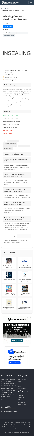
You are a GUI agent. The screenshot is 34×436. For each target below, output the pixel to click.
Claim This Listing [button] (8, 26)
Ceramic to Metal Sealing (10, 146)
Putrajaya (17, 422)
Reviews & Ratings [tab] (10, 236)
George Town (29, 427)
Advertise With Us (23, 400)
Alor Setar (4, 422)
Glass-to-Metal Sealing (24, 146)
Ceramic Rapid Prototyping (10, 143)
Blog (19, 381)
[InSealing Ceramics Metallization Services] (17, 53)
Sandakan (23, 422)
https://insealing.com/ (11, 77)
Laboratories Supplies (9, 35)
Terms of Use (22, 402)
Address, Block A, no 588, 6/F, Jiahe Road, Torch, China (16, 71)
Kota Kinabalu (11, 427)
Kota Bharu (24, 424)
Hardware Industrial (22, 33)
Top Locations (22, 379)
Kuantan (30, 422)
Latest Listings (22, 388)
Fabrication (7, 8)
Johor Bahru (6, 424)
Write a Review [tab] (24, 236)
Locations (20, 384)
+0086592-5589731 (10, 74)
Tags (19, 386)
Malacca (22, 427)
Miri (30, 424)
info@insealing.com (10, 80)
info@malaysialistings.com (10, 411)
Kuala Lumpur (17, 429)
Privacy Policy (22, 404)
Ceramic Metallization (13, 141)
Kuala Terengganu (15, 424)
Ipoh (17, 427)
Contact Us (21, 397)
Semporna (10, 422)
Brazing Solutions (8, 148)
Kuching (4, 427)
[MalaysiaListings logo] (9, 2)
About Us (20, 395)
